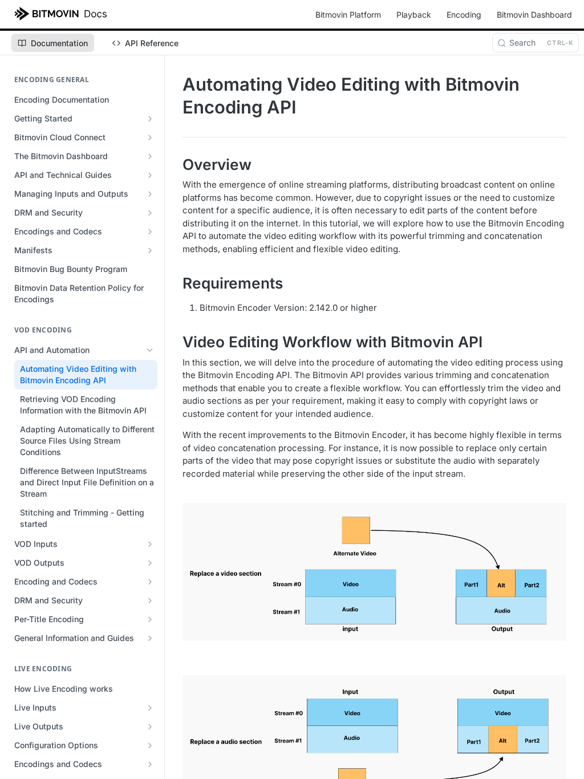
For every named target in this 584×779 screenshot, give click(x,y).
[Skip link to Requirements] (175, 283)
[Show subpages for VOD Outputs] (150, 562)
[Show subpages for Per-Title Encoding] (150, 619)
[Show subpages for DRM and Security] (150, 212)
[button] (374, 572)
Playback (413, 14)
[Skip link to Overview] (175, 165)
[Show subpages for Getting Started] (150, 118)
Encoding (464, 14)
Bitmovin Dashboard (534, 14)
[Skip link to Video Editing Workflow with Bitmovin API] (175, 343)
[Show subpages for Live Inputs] (150, 707)
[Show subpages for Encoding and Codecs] (150, 581)
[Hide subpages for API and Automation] (150, 350)
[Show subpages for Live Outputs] (150, 726)
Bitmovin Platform (348, 14)
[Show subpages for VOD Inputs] (150, 544)
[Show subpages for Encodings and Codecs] (150, 231)
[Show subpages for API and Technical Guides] (150, 175)
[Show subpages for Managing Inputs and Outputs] (150, 193)
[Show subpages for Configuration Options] (150, 745)
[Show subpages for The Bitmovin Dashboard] (150, 156)
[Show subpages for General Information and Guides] (150, 638)
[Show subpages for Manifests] (150, 250)
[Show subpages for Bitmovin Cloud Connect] (150, 137)
